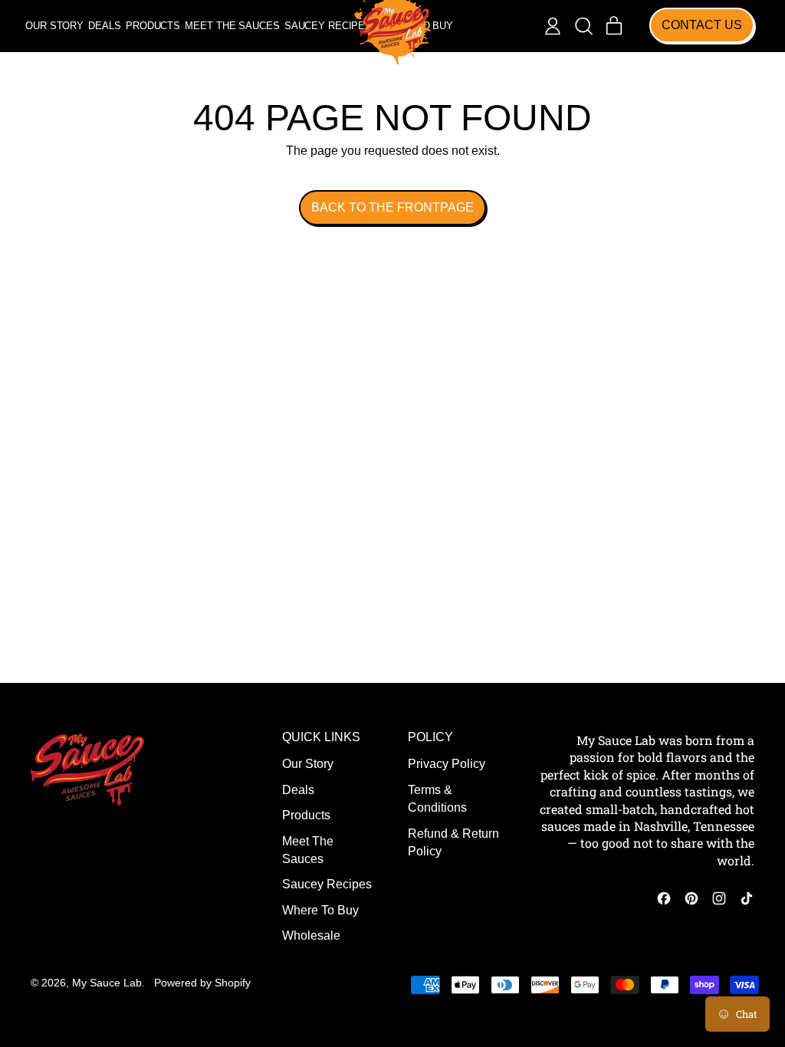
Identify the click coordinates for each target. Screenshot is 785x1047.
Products (153, 25)
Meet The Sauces (232, 25)
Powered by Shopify (202, 982)
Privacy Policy (446, 763)
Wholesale (311, 935)
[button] (583, 26)
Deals (104, 25)
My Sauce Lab (107, 982)
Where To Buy (320, 910)
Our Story (54, 25)
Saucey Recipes (328, 25)
